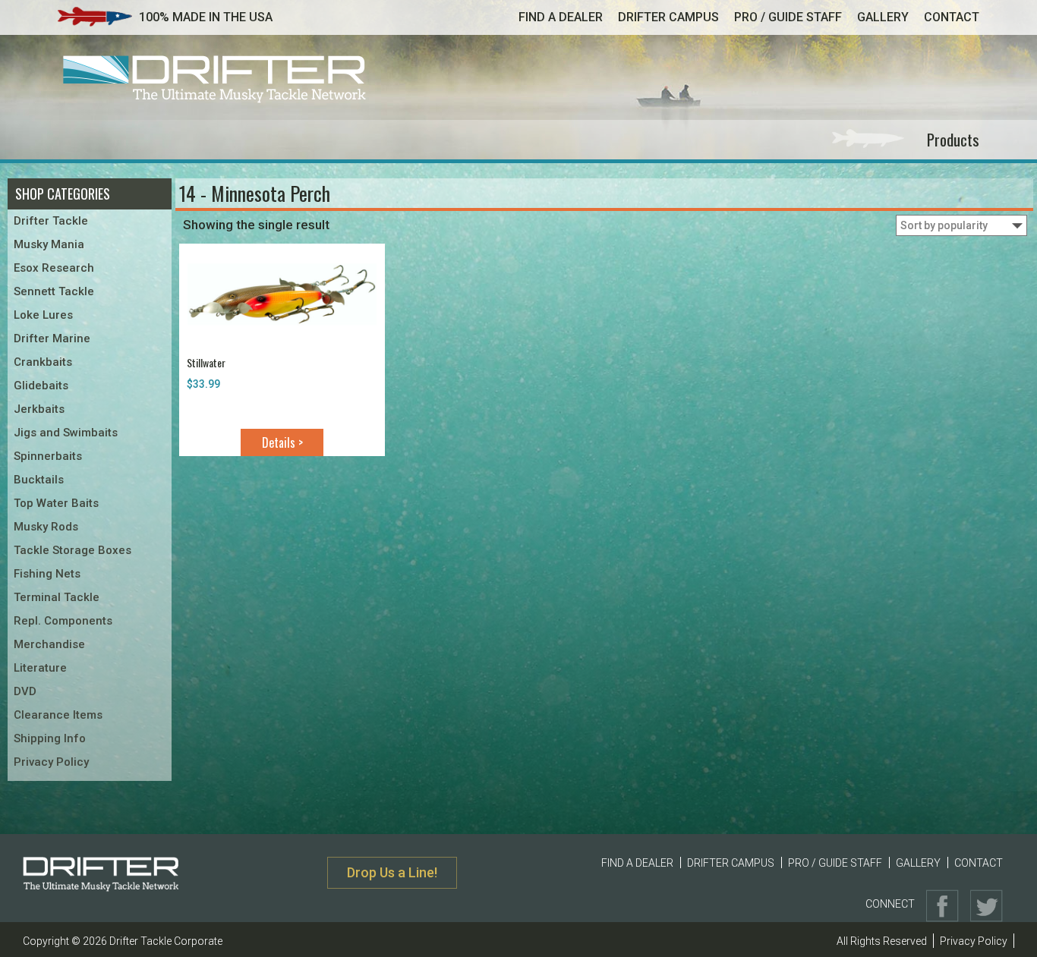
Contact (951, 17)
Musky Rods (46, 527)
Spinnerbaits (48, 456)
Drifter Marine (52, 338)
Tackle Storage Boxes (72, 550)
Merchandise (49, 644)
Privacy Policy (51, 762)
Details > (282, 442)
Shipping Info (50, 738)
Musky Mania (49, 244)
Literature (40, 668)
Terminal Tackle (56, 597)
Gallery (883, 17)
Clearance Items (58, 715)
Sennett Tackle (54, 291)
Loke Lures (43, 315)
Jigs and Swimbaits (66, 432)
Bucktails (39, 479)
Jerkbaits (39, 409)
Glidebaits (41, 385)
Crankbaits (43, 362)
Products (953, 139)
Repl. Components (63, 621)
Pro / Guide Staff (788, 17)
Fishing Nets (47, 574)
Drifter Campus (668, 17)
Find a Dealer (560, 17)
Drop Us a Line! (392, 872)
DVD (25, 691)
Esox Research (54, 268)
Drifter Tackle (51, 221)
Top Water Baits (56, 503)
